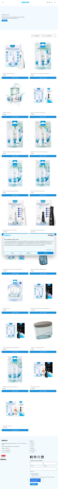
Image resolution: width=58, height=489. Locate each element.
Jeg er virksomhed (34, 475)
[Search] (47, 2)
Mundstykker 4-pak (6, 308)
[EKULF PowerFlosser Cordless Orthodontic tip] (43, 134)
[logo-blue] (25, 2)
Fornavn (31, 465)
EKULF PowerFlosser (7, 112)
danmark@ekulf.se (7, 450)
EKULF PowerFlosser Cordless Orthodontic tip (39, 151)
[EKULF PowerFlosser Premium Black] (43, 212)
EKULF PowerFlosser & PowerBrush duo (38, 112)
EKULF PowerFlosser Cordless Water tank (38, 269)
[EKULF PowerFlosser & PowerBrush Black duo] (15, 330)
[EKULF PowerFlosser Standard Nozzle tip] (15, 173)
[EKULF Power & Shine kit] (43, 369)
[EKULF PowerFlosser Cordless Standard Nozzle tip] (43, 56)
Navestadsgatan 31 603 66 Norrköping (12, 446)
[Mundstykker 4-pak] (15, 291)
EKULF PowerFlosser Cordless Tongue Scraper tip (12, 151)
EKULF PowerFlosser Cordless (8, 73)
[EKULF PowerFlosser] (15, 95)
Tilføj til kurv (15, 77)
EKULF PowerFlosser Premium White (10, 230)
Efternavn (45, 465)
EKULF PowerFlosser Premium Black (37, 230)
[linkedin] (42, 457)
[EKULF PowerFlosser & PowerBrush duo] (43, 95)
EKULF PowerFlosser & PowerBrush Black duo (11, 347)
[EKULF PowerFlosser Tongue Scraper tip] (15, 369)
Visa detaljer (48, 249)
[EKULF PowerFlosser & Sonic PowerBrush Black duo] (43, 291)
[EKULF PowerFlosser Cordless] (15, 56)
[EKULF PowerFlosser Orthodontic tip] (43, 173)
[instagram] (38, 457)
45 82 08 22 (7, 448)
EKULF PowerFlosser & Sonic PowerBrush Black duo (40, 308)
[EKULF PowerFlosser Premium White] (15, 212)
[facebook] (31, 457)
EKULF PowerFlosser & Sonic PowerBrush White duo (12, 269)
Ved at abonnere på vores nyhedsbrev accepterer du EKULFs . (43, 477)
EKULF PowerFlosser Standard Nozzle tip (10, 191)
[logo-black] (4, 440)
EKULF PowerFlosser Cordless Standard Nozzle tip (40, 73)
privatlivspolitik (52, 477)
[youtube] (35, 457)
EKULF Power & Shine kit (35, 386)
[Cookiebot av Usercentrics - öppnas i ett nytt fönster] (49, 235)
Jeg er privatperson (35, 473)
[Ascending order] (44, 36)
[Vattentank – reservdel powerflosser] (43, 330)
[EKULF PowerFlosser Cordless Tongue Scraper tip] (15, 134)
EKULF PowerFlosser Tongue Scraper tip (10, 386)
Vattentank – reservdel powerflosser (37, 347)
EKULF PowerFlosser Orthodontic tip (38, 191)
